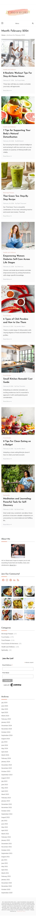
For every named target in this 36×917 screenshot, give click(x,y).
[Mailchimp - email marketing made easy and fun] (12, 685)
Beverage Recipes (8, 192)
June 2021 (4, 863)
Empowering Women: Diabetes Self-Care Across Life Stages (16, 259)
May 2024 (4, 748)
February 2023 (6, 798)
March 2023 (5, 794)
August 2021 (5, 857)
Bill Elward (20, 141)
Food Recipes (5, 640)
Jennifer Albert (20, 326)
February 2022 (6, 837)
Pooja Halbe (21, 80)
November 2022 (6, 807)
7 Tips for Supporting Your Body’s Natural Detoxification (16, 133)
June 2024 (4, 745)
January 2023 (5, 801)
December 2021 (6, 843)
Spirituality (6, 495)
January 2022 (5, 840)
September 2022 (6, 814)
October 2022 (5, 811)
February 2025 (6, 719)
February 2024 (6, 758)
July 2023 (4, 781)
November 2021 (6, 847)
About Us (13, 565)
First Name (5, 672)
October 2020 (5, 889)
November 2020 (6, 886)
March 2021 (5, 873)
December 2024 (6, 725)
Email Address (7, 665)
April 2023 (4, 791)
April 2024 (4, 752)
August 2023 (5, 778)
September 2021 (6, 853)
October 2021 (5, 850)
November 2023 (6, 768)
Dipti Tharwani (21, 203)
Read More (6, 90)
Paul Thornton (20, 386)
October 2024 (5, 732)
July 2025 (4, 702)
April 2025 (4, 712)
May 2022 (4, 827)
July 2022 (4, 820)
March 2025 (5, 716)
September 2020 (6, 893)
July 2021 (4, 860)
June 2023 (4, 784)
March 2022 (5, 834)
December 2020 (6, 883)
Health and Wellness (9, 69)
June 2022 (4, 824)
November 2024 (6, 729)
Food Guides (7, 315)
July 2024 (4, 742)
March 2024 (5, 755)
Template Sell (21, 911)
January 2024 (5, 761)
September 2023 (6, 775)
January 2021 (5, 879)
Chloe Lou (20, 266)
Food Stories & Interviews (9, 643)
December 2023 (6, 765)
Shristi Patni (20, 509)
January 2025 (5, 722)
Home (3, 35)
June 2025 (4, 706)
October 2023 (5, 771)
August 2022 (5, 817)
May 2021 (4, 866)
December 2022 (6, 804)
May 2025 (4, 709)
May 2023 (4, 788)
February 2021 (6, 876)
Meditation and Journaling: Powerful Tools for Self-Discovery (17, 502)
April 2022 (4, 830)
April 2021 (4, 870)
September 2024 (6, 735)
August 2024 (5, 739)
